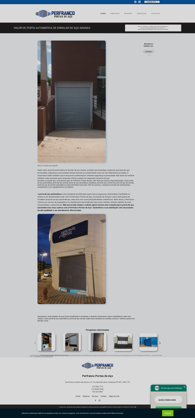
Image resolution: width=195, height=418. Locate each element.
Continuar (167, 413)
